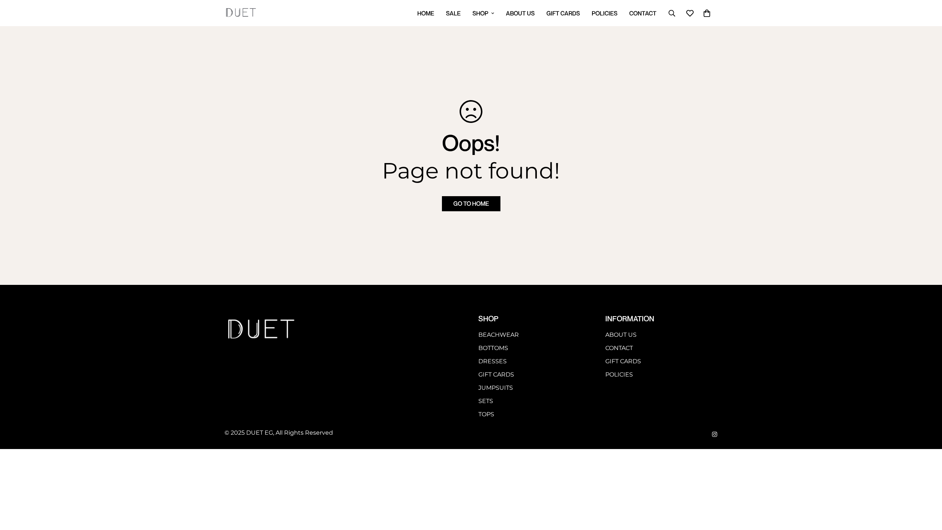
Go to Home (471, 203)
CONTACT (642, 13)
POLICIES (604, 13)
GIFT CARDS (563, 13)
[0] (706, 13)
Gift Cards (496, 374)
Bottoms (493, 347)
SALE (453, 13)
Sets (485, 401)
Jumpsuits (495, 387)
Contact (619, 347)
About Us (621, 334)
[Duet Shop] (241, 13)
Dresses (492, 361)
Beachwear (498, 334)
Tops (486, 414)
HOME (425, 13)
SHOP (480, 13)
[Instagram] (715, 434)
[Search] (671, 13)
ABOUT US (520, 13)
